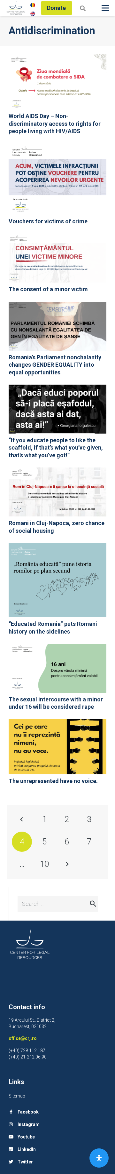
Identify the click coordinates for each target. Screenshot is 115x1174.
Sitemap (17, 1095)
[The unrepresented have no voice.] (57, 723)
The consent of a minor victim (48, 289)
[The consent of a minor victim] (57, 238)
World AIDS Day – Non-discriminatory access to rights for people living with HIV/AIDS (55, 123)
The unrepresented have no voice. (53, 781)
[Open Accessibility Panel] (99, 1158)
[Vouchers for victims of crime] (57, 147)
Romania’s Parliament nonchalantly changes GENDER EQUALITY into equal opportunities (55, 365)
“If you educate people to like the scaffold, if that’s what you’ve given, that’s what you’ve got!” (56, 448)
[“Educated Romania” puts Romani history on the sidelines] (57, 547)
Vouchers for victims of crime (48, 221)
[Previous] (22, 819)
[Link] (16, 8)
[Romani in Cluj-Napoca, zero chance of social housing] (57, 471)
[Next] (67, 864)
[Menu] (105, 8)
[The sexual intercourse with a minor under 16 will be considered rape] (57, 648)
